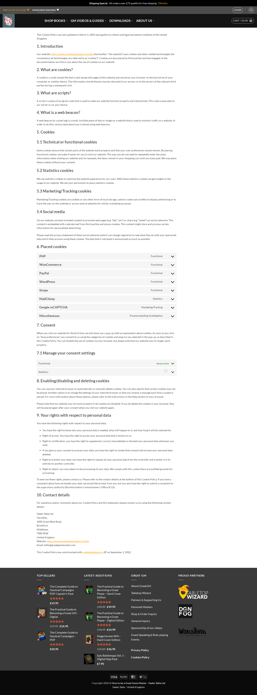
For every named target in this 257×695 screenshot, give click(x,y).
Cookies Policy (140, 657)
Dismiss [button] (163, 3)
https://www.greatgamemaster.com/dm (72, 54)
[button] (237, 10)
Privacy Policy (140, 650)
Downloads (120, 21)
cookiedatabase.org (93, 552)
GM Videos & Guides (87, 21)
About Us (144, 21)
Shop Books (55, 21)
